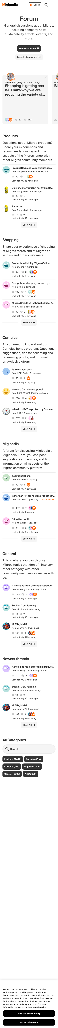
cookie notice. (40, 1007)
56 (16, 378)
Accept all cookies (29, 1022)
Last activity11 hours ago (24, 637)
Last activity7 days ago (24, 382)
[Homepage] (10, 4)
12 (16, 614)
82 (20, 120)
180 (17, 292)
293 (17, 398)
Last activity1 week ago (24, 512)
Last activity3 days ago (24, 296)
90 (16, 485)
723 (17, 594)
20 (16, 196)
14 (16, 215)
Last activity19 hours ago (25, 199)
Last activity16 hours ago (25, 181)
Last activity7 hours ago (24, 598)
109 (17, 633)
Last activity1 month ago (24, 402)
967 (17, 508)
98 (16, 312)
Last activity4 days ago (24, 489)
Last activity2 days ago (24, 276)
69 (16, 177)
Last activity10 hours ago (25, 617)
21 (26, 272)
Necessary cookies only (29, 1013)
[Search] (46, 5)
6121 (30, 120)
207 (17, 418)
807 (17, 272)
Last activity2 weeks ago (25, 532)
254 (17, 528)
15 (26, 594)
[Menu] (53, 5)
